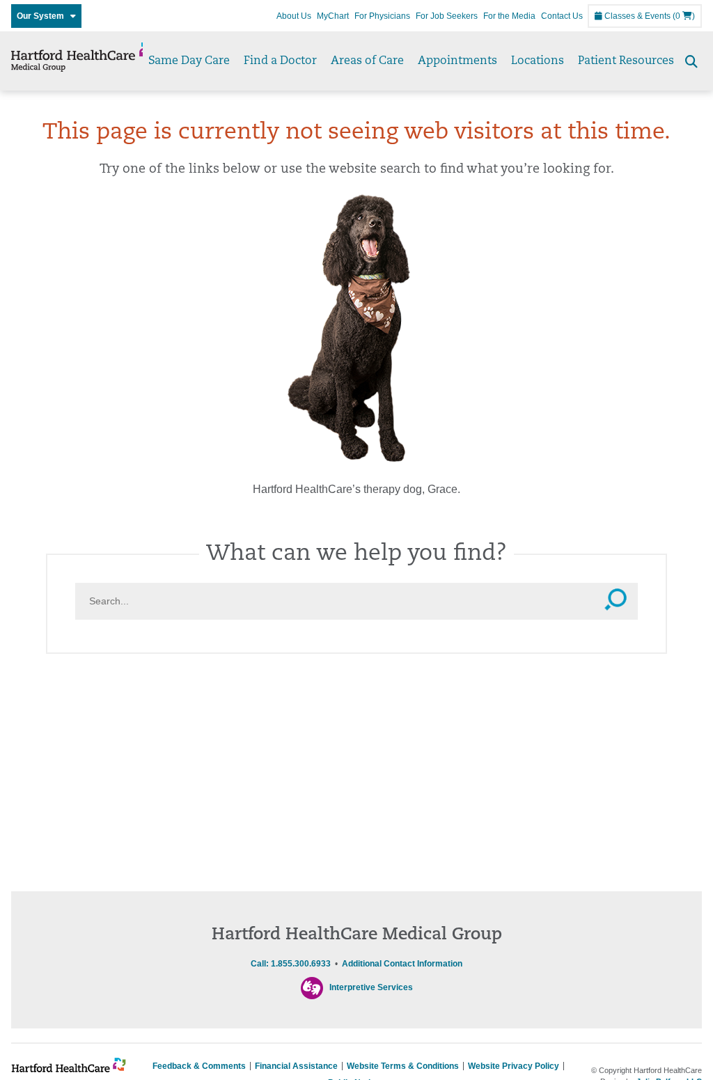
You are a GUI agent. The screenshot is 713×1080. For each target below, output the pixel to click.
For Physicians (382, 16)
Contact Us (562, 16)
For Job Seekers (447, 16)
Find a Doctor (280, 61)
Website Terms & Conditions (403, 1066)
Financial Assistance (296, 1066)
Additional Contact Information (402, 964)
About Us (293, 16)
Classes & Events (636, 16)
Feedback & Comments (199, 1066)
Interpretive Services (371, 987)
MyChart (333, 16)
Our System (43, 16)
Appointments (457, 61)
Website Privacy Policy (513, 1066)
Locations (537, 61)
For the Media (509, 16)
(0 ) (684, 16)
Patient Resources (626, 61)
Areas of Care (367, 61)
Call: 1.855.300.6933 (291, 964)
